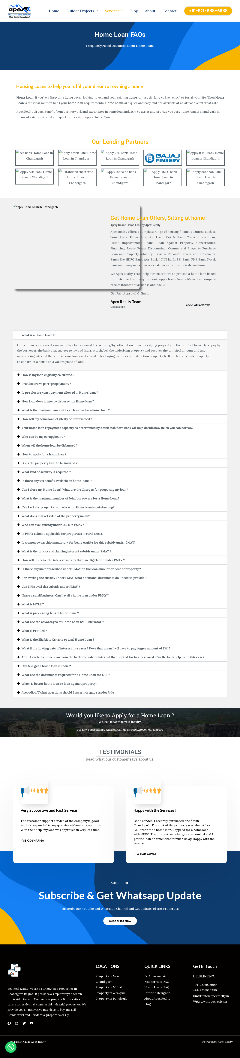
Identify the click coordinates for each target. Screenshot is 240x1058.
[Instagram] (16, 1023)
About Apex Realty (157, 998)
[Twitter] (24, 1023)
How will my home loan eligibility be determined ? (57, 419)
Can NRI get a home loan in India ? (46, 666)
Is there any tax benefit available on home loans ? (57, 481)
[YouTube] (31, 1023)
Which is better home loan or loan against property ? (60, 683)
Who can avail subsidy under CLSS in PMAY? (53, 525)
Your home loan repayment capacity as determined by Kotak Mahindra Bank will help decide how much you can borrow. (107, 428)
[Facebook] (9, 1023)
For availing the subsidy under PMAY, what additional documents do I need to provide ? (84, 578)
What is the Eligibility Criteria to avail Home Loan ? (58, 639)
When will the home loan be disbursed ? (50, 445)
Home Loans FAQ (157, 987)
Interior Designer (157, 993)
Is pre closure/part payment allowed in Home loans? (60, 392)
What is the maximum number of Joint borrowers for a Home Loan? (70, 498)
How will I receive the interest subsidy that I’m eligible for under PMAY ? (73, 560)
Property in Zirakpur (110, 993)
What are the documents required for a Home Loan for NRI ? (66, 675)
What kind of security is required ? (46, 472)
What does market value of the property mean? (56, 516)
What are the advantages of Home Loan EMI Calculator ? (63, 622)
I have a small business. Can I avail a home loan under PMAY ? (65, 595)
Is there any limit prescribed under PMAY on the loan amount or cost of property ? (81, 569)
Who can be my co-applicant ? (43, 436)
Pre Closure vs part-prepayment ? (46, 384)
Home (54, 11)
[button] (208, 11)
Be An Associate (155, 976)
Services (112, 11)
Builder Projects (80, 11)
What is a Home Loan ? (38, 335)
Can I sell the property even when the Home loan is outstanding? (68, 507)
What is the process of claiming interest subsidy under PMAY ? (66, 551)
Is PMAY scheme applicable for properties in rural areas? (63, 533)
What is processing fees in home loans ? (50, 613)
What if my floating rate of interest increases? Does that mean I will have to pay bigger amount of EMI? (96, 648)
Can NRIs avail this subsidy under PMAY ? (51, 586)
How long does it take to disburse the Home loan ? (58, 401)
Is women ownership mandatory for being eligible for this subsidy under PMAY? (79, 542)
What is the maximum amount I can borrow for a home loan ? (66, 410)
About (150, 11)
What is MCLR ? (33, 604)
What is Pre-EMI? (34, 631)
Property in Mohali (109, 987)
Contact (170, 11)
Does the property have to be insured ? (49, 463)
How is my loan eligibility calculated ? (48, 375)
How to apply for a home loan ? (44, 454)
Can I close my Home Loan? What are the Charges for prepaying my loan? (75, 489)
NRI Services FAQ (156, 981)
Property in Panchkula (111, 998)
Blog (134, 11)
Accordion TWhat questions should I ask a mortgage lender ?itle (68, 692)
